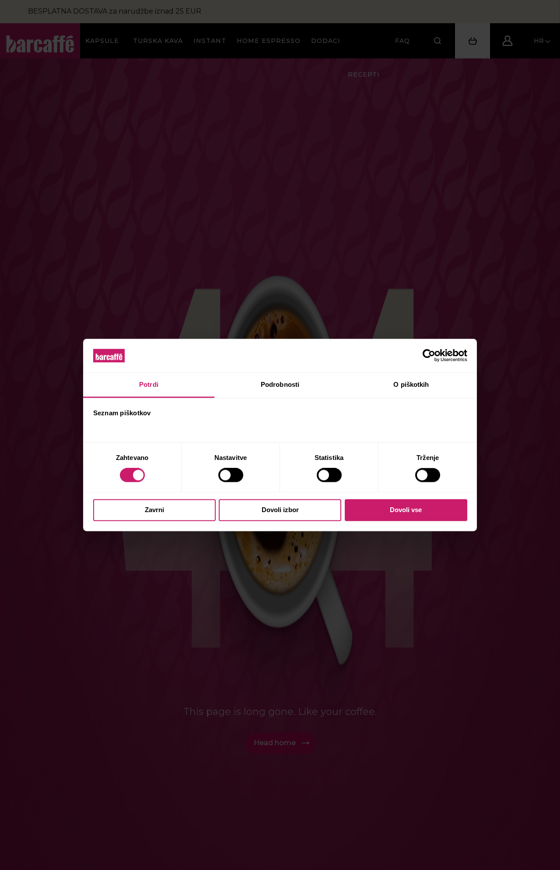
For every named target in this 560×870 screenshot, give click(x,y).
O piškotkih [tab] (411, 384)
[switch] (231, 475)
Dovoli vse (406, 509)
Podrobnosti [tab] (280, 384)
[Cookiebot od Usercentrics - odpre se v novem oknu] (429, 355)
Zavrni (154, 509)
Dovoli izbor (280, 509)
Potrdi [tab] (148, 384)
